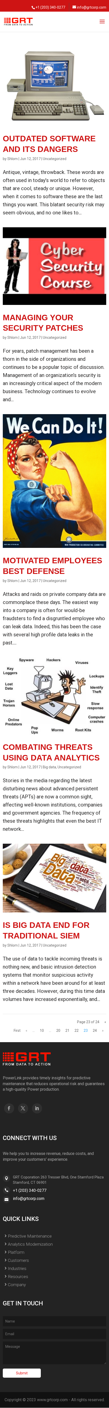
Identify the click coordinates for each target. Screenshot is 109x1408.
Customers (18, 1260)
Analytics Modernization (30, 1244)
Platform (16, 1252)
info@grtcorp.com (28, 1198)
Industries (17, 1268)
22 (77, 1031)
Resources (18, 1276)
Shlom (12, 159)
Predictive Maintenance (30, 1236)
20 (58, 1031)
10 (42, 1031)
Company (17, 1284)
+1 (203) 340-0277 (29, 1190)
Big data (49, 767)
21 (67, 1031)
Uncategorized (54, 159)
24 (95, 1031)
